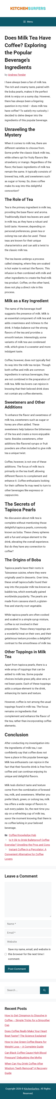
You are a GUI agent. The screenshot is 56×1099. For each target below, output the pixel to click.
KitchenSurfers (31, 1088)
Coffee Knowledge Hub (22, 835)
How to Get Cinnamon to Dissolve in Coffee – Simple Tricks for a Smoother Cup (27, 1020)
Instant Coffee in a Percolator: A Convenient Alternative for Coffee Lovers (25, 854)
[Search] (44, 990)
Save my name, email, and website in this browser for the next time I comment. (29, 954)
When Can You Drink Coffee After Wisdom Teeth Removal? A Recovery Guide (26, 1068)
